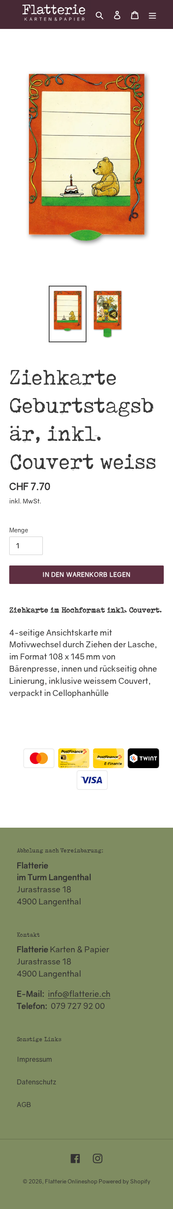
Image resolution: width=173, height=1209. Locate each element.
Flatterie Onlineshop (71, 1181)
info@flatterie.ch (79, 993)
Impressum (34, 1059)
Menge (18, 530)
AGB (24, 1104)
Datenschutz (36, 1082)
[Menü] (152, 14)
